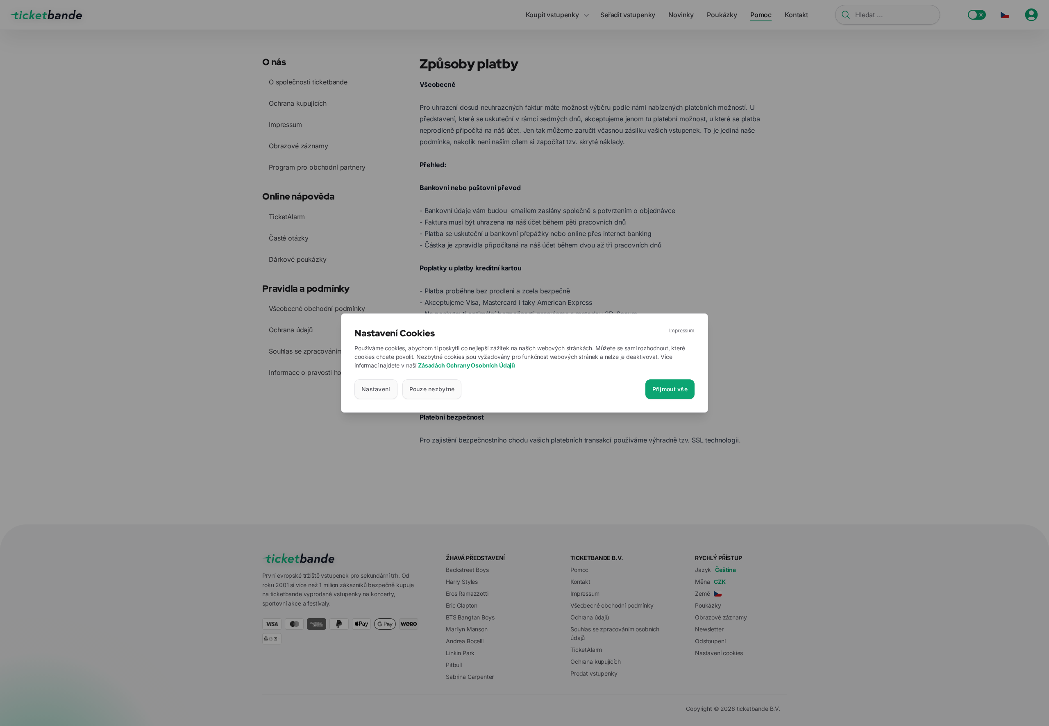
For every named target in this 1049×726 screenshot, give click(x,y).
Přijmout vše (670, 389)
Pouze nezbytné (432, 389)
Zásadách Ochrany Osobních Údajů (466, 365)
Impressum (682, 330)
